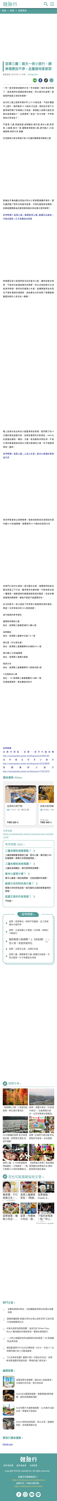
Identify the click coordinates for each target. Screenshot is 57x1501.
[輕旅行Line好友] (38, 1494)
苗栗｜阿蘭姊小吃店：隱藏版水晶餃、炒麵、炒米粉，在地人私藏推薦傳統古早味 (27, 1218)
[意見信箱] (31, 1494)
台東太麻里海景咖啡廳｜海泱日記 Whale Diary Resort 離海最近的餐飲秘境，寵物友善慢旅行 (27, 1330)
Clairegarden (32, 75)
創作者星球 (21, 1466)
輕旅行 (10, 4)
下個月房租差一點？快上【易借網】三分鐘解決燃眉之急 (45, 1218)
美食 (12, 11)
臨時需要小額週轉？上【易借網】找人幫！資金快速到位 (26, 941)
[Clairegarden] (28, 737)
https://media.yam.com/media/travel (28, 1480)
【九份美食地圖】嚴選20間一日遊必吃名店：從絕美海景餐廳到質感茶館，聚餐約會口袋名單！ (29, 1359)
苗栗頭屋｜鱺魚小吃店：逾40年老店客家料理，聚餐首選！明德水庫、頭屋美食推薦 (10, 1218)
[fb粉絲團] (18, 1494)
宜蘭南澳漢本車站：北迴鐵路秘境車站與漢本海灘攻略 (30, 1310)
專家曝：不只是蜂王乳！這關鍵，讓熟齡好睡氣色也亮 (10, 1197)
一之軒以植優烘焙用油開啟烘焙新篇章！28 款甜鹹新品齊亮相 (30, 1339)
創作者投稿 (8, 1466)
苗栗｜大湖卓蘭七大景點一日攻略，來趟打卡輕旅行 (28, 932)
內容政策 (33, 1466)
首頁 (4, 11)
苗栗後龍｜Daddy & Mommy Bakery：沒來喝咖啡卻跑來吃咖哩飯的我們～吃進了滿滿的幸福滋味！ (45, 1197)
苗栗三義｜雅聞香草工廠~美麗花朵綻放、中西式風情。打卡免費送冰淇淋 (29, 956)
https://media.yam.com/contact (29, 1486)
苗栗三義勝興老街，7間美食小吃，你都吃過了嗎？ (28, 1197)
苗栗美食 (22, 11)
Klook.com (8, 1444)
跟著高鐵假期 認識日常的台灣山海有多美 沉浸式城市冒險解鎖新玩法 (30, 1320)
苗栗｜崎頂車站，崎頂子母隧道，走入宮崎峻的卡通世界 (28, 923)
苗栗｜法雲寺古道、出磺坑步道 (23, 949)
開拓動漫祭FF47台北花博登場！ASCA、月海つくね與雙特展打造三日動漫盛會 (30, 1349)
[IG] (25, 1494)
